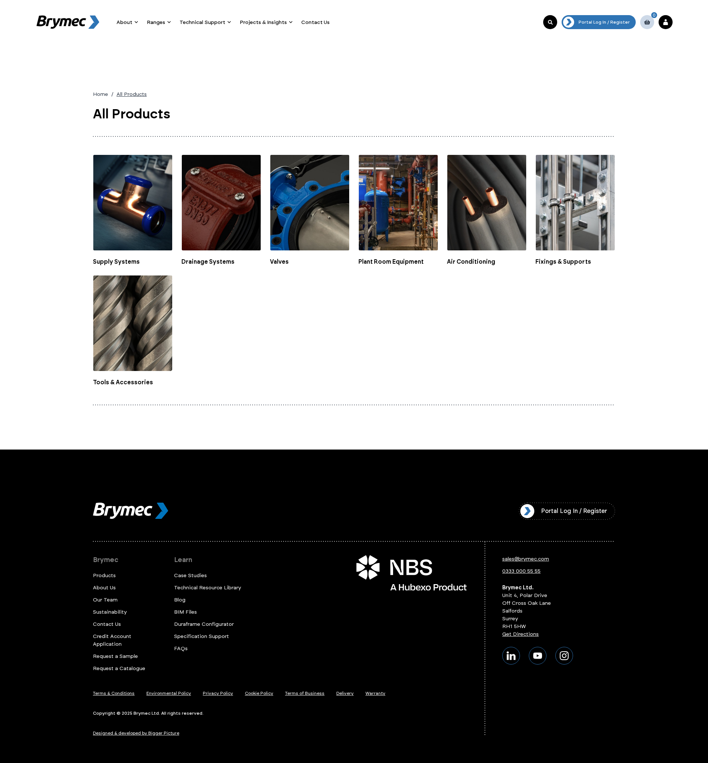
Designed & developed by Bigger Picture (136, 733)
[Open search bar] (550, 22)
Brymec (105, 560)
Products (104, 575)
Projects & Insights (263, 22)
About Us (104, 588)
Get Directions (520, 634)
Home (100, 94)
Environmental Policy (168, 693)
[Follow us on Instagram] (564, 656)
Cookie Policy (259, 693)
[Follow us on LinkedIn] (511, 656)
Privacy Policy (218, 693)
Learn (183, 560)
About (124, 22)
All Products (132, 94)
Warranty (375, 693)
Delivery (345, 693)
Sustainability (110, 612)
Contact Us (315, 22)
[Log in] (666, 22)
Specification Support (201, 636)
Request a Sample (115, 656)
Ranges (156, 22)
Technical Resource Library (207, 588)
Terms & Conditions (114, 693)
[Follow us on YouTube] (537, 656)
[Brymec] (67, 22)
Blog (179, 600)
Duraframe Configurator (204, 624)
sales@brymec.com (525, 559)
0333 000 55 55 (521, 571)
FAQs (181, 648)
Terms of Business (304, 693)
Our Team (105, 600)
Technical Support (202, 22)
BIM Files (185, 612)
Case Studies (190, 575)
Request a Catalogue (119, 668)
